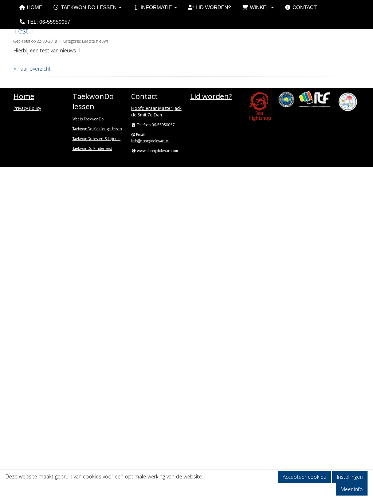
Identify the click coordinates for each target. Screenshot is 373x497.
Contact (304, 7)
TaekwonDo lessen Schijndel (96, 138)
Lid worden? (212, 7)
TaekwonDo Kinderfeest (92, 148)
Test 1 (24, 30)
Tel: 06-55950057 (47, 22)
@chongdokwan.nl (150, 140)
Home (33, 7)
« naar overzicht (32, 68)
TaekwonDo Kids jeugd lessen (97, 128)
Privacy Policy (27, 108)
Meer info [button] (352, 489)
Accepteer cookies (304, 476)
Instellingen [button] (350, 476)
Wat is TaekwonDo (87, 119)
